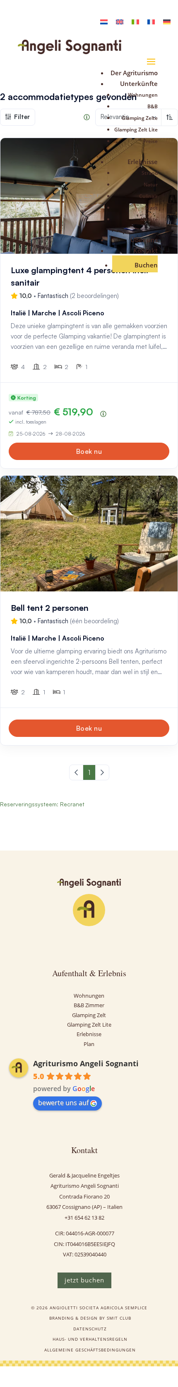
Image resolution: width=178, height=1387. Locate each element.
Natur (151, 184)
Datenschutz (90, 1329)
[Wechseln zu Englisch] (119, 21)
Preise (150, 141)
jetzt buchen (84, 1280)
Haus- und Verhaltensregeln (90, 1339)
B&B (152, 106)
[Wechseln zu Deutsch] (167, 21)
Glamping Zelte (140, 118)
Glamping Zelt (89, 1015)
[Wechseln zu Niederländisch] (104, 21)
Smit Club (119, 1318)
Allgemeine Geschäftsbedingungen (90, 1350)
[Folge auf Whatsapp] (109, 944)
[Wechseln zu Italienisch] (135, 21)
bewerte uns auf (63, 1102)
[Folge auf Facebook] (89, 944)
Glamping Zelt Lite (136, 129)
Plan (89, 1044)
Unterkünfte (139, 83)
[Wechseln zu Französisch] (151, 21)
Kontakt (145, 250)
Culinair (148, 196)
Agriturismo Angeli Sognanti (86, 1063)
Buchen (146, 265)
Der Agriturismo (134, 73)
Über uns (144, 240)
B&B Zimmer (89, 1005)
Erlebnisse (142, 161)
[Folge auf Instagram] (69, 944)
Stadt (151, 207)
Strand (150, 172)
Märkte (149, 219)
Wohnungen (143, 94)
